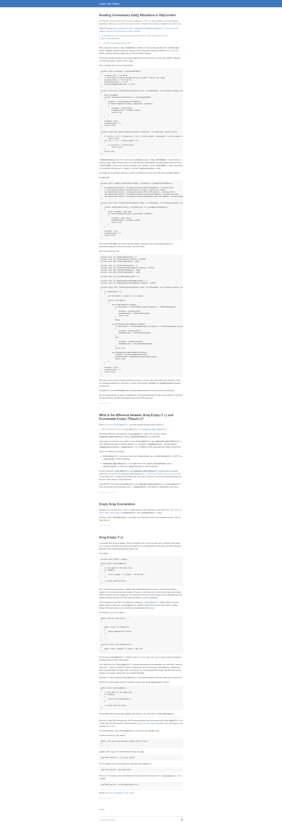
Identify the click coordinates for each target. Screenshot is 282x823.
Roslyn (104, 775)
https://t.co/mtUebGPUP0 (110, 38)
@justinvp (107, 35)
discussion (110, 726)
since (145, 723)
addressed (154, 723)
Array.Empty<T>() (111, 537)
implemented (112, 612)
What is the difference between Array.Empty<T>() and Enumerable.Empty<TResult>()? (136, 417)
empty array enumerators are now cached (119, 793)
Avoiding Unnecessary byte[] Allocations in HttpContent (137, 15)
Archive (102, 809)
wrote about (116, 424)
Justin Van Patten (109, 4)
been (148, 723)
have (141, 723)
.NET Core (147, 21)
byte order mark (173, 50)
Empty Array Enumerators (117, 504)
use (160, 775)
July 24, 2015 (126, 43)
